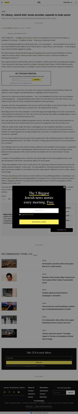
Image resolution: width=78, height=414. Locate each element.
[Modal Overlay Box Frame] (39, 207)
